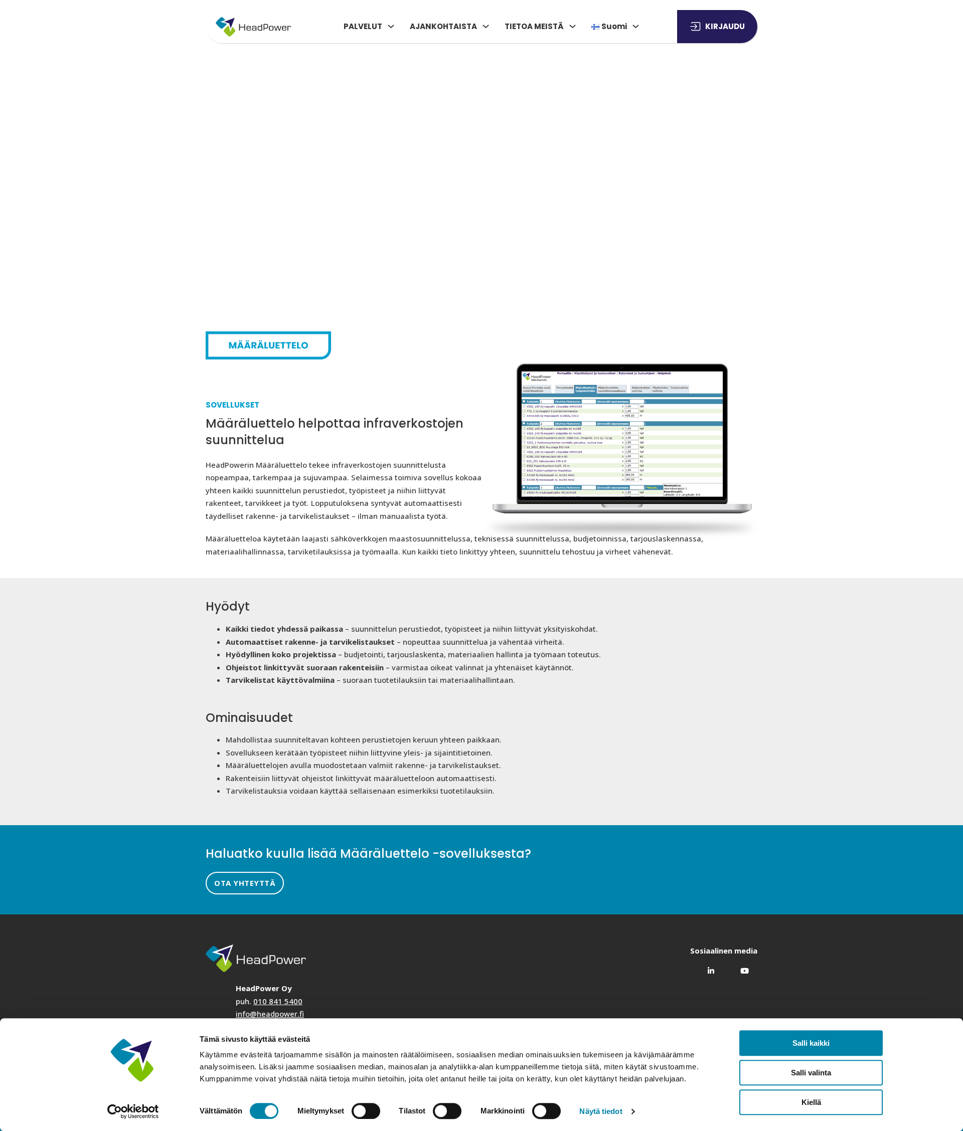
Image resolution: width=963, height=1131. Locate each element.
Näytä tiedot (600, 1111)
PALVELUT (363, 26)
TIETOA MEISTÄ (534, 26)
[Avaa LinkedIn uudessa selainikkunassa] (707, 967)
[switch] (366, 1111)
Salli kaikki (811, 1043)
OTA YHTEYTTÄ (244, 883)
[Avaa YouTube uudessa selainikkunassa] (740, 967)
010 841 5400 (277, 1001)
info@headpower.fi (270, 1014)
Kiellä (811, 1102)
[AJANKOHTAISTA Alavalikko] (486, 26)
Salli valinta (811, 1072)
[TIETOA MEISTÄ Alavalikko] (572, 26)
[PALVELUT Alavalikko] (391, 26)
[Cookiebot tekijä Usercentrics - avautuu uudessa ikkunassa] (133, 1111)
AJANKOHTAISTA (443, 26)
